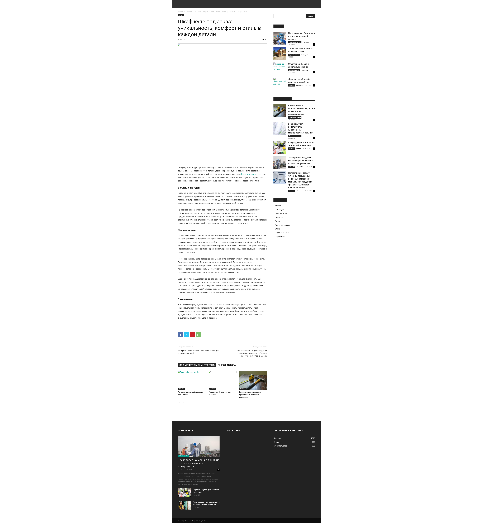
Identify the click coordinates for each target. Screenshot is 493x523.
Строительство (294, 55)
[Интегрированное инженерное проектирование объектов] (184, 505)
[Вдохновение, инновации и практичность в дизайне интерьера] (253, 380)
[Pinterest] (192, 334)
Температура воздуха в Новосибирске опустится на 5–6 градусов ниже (300, 160)
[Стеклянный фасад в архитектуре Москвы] (279, 69)
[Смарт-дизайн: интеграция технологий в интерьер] (279, 147)
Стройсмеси (280, 236)
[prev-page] (179, 402)
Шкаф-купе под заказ (251, 174)
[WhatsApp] (198, 334)
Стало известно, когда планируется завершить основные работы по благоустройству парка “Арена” (251, 353)
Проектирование (295, 42)
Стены (278, 229)
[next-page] (183, 402)
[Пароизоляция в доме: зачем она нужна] (184, 492)
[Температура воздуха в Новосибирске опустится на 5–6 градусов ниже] (279, 162)
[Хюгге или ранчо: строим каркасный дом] (279, 53)
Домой (180, 12)
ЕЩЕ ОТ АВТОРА (227, 365)
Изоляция (279, 209)
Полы (277, 221)
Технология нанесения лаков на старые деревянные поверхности (198, 463)
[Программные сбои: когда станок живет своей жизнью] (279, 38)
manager (305, 42)
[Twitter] (186, 334)
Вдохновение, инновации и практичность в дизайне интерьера (250, 394)
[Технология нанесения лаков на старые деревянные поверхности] (199, 446)
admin (304, 117)
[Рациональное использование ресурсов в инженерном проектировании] (279, 110)
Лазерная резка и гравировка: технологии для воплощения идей (198, 351)
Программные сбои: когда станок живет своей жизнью (301, 36)
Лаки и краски (281, 213)
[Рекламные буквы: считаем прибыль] (223, 380)
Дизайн (189, 12)
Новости (292, 167)
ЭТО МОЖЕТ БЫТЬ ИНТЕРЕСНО (197, 365)
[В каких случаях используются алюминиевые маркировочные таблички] (279, 128)
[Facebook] (180, 334)
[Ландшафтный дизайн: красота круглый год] (192, 380)
